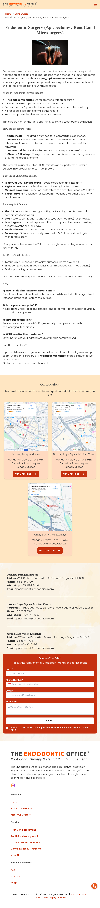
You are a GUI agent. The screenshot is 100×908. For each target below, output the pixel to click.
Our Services (21, 13)
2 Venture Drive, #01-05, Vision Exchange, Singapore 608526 (53, 637)
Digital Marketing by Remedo (50, 897)
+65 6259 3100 (23, 611)
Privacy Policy (78, 894)
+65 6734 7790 (24, 581)
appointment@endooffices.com (34, 589)
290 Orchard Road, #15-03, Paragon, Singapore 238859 (51, 578)
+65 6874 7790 (24, 641)
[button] (13, 785)
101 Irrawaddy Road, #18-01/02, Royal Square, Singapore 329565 (56, 607)
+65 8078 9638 (30, 615)
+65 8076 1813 (29, 644)
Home (8, 13)
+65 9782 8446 (30, 585)
